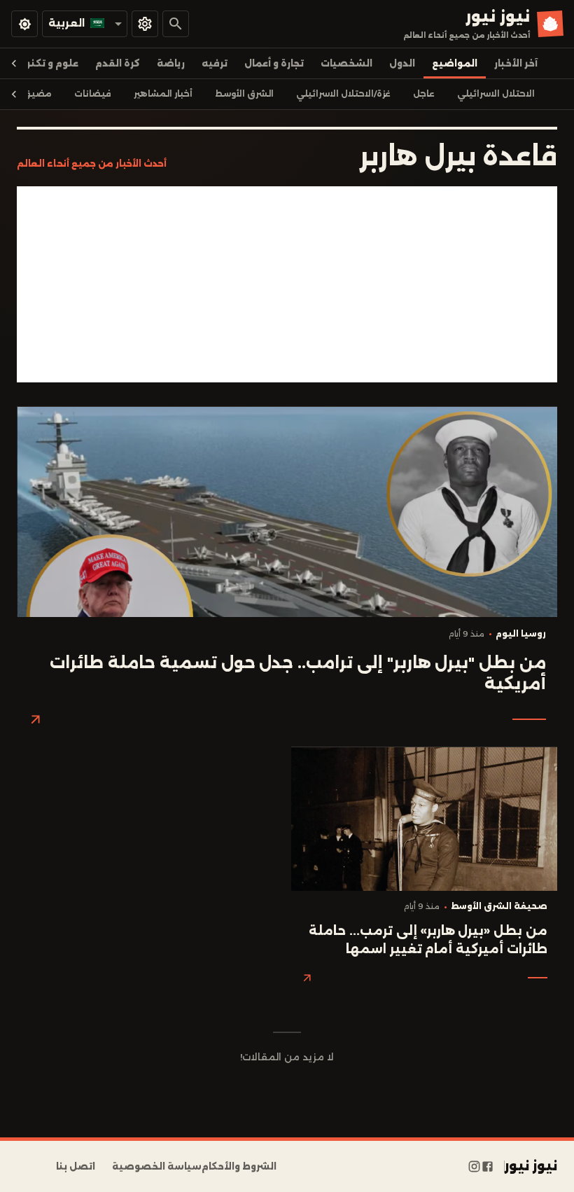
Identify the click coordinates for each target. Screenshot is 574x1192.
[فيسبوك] (487, 1166)
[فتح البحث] (175, 24)
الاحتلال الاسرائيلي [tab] (496, 94)
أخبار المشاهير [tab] (163, 94)
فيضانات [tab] (92, 94)
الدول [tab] (402, 63)
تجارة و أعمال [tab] (274, 63)
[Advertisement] (287, 284)
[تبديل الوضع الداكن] (24, 24)
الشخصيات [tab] (346, 63)
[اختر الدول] (145, 24)
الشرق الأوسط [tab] (244, 94)
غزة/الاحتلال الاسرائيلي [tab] (343, 94)
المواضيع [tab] (454, 63)
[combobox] (84, 23)
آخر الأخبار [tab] (516, 63)
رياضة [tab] (171, 63)
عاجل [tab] (424, 94)
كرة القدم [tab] (117, 63)
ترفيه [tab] (214, 63)
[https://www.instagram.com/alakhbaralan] (474, 1166)
